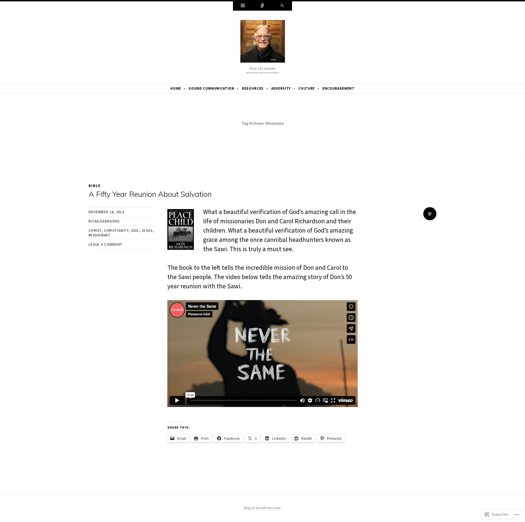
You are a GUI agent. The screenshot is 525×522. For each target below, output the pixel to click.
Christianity (116, 230)
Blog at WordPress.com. (262, 507)
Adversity (281, 88)
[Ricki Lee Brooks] (262, 43)
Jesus (147, 230)
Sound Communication (211, 88)
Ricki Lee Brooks (262, 68)
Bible (94, 185)
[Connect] (262, 6)
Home (175, 88)
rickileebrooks (104, 221)
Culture (306, 88)
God (135, 230)
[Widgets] (243, 6)
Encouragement (338, 88)
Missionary (99, 235)
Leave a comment (105, 244)
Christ (95, 230)
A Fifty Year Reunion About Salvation (150, 194)
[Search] (282, 6)
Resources (253, 88)
